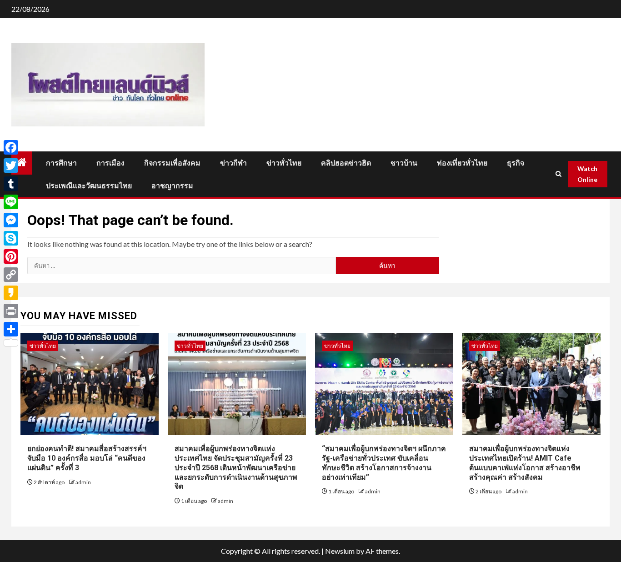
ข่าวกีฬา (233, 163)
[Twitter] (11, 165)
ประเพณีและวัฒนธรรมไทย (89, 185)
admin (83, 482)
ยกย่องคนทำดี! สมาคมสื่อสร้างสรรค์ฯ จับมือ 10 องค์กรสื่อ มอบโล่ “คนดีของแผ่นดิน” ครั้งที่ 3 (86, 458)
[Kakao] (11, 293)
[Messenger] (11, 220)
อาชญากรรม (172, 185)
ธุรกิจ (515, 163)
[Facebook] (11, 147)
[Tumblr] (11, 184)
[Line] (11, 202)
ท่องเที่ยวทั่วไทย (462, 163)
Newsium (340, 551)
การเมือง (110, 163)
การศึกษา (61, 163)
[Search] (558, 174)
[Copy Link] (11, 275)
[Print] (11, 311)
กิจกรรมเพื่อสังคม (172, 163)
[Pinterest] (11, 256)
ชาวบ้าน (404, 163)
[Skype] (11, 238)
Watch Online (587, 174)
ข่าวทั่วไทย (283, 163)
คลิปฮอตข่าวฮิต (346, 163)
